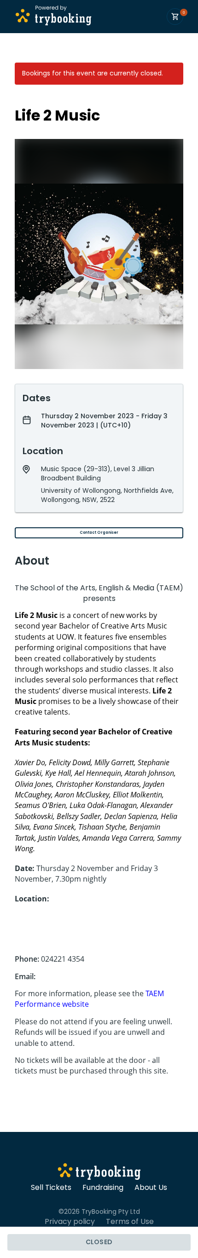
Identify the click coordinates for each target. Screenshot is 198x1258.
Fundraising (102, 1188)
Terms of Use (130, 1222)
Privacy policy (70, 1222)
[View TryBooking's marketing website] (99, 1173)
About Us (150, 1188)
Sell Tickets (51, 1188)
